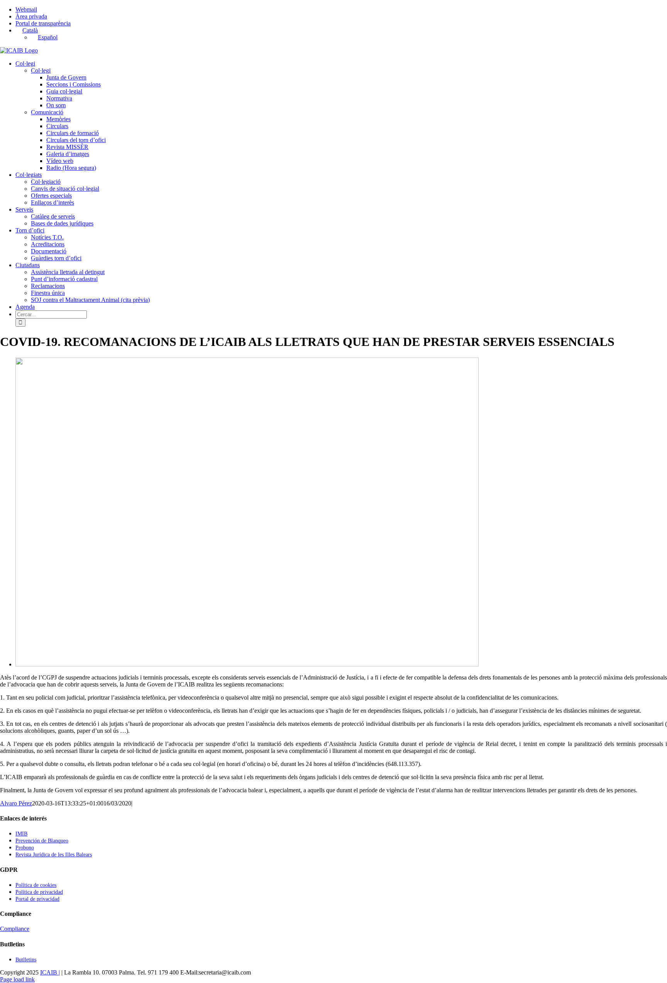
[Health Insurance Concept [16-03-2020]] (247, 664)
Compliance (14, 928)
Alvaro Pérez (16, 803)
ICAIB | (50, 972)
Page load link (17, 979)
